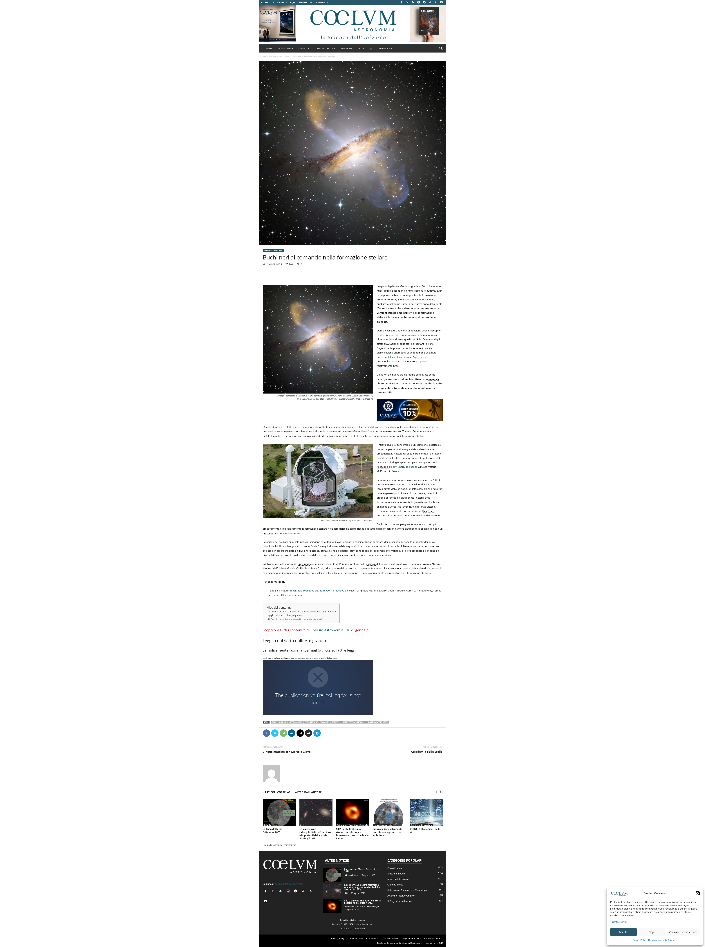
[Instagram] (407, 2)
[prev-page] (436, 792)
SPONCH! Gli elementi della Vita (425, 830)
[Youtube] (441, 2)
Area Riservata (385, 48)
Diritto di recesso (391, 938)
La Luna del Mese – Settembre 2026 (273, 830)
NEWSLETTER (305, 2)
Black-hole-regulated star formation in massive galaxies (322, 590)
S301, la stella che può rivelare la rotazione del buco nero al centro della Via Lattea (352, 833)
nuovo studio (426, 299)
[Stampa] (308, 733)
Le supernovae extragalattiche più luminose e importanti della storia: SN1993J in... (362, 887)
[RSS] (413, 2)
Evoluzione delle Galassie (317, 722)
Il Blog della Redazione (399, 901)
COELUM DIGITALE (324, 48)
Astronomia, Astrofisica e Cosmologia (353, 825)
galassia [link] (382, 321)
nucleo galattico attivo (389, 357)
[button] (697, 893)
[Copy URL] (334, 733)
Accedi (264, 2)
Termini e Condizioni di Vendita (363, 938)
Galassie (335, 722)
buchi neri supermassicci (290, 722)
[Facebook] (401, 2)
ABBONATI (346, 48)
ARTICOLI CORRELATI (278, 792)
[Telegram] (424, 2)
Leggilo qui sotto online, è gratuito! (285, 615)
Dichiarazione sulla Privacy (661, 940)
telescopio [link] (382, 466)
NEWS (268, 48)
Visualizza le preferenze (683, 932)
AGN (274, 722)
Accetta (623, 932)
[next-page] (441, 792)
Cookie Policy (639, 940)
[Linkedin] (291, 733)
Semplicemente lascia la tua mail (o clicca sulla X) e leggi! (296, 619)
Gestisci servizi (619, 922)
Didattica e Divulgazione (421, 825)
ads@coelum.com (357, 920)
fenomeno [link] (419, 352)
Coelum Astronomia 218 (330, 630)
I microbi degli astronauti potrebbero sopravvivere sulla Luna (387, 832)
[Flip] (325, 733)
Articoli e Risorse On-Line (401, 895)
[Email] (300, 733)
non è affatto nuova (289, 426)
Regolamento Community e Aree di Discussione (399, 942)
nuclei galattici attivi (378, 722)
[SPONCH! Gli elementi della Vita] (426, 812)
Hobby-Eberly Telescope (403, 466)
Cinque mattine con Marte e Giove (287, 751)
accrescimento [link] (347, 555)
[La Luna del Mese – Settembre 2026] (279, 812)
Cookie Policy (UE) (434, 942)
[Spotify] (418, 2)
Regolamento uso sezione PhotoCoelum (422, 938)
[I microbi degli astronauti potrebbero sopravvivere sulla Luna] (389, 812)
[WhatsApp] (283, 733)
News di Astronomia (280, 56)
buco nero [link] (410, 317)
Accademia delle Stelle (426, 751)
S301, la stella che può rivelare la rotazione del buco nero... (362, 901)
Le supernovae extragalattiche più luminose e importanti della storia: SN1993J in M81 (315, 833)
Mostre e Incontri (396, 873)
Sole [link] (418, 339)
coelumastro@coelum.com (289, 884)
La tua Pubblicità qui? (284, 2)
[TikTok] (430, 2)
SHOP (360, 48)
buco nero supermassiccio (403, 334)
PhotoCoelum (285, 48)
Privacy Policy (337, 938)
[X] (435, 2)
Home (265, 56)
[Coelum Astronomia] (352, 23)
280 (302, 825)
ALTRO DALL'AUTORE (308, 792)
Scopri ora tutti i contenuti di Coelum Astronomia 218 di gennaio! (304, 611)
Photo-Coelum (394, 868)
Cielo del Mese (270, 825)
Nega (652, 932)
